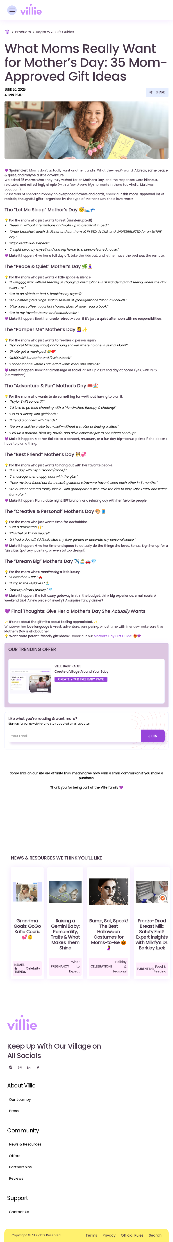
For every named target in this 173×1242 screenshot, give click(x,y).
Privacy (109, 1235)
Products (23, 32)
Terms (91, 1235)
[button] (12, 10)
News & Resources (25, 1144)
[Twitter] (10, 1067)
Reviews (16, 1178)
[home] (31, 9)
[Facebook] (37, 1067)
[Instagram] (19, 1067)
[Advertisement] (86, 814)
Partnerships (20, 1167)
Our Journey (20, 1099)
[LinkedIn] (28, 1067)
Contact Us (19, 1211)
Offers (14, 1155)
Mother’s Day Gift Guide (112, 636)
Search (155, 1235)
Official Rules (132, 1235)
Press (14, 1110)
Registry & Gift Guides (55, 32)
